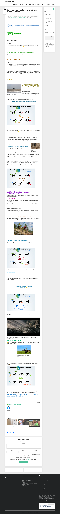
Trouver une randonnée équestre (43, 500)
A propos (23, 481)
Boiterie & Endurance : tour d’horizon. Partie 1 (49, 46)
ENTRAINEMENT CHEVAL (48, 18)
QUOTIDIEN (48, 4)
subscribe (29, 459)
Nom (12, 450)
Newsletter (40, 485)
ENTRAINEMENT (15, 4)
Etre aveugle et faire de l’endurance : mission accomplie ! (49, 44)
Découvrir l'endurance (48, 14)
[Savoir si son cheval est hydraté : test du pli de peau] (34, 423)
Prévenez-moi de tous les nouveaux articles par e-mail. (24, 457)
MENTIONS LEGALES (25, 485)
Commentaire (23, 443)
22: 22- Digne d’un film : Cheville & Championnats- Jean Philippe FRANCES (46, 499)
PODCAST (43, 4)
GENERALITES (47, 22)
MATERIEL (21, 4)
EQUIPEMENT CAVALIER (42, 482)
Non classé (46, 25)
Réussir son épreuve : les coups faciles (49, 48)
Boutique (53, 4)
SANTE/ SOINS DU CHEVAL (29, 4)
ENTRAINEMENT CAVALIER (49, 17)
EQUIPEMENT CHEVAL (48, 21)
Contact (23, 482)
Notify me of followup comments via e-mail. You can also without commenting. (24, 459)
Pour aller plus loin (47, 28)
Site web (35, 450)
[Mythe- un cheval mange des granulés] (12, 422)
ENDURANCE (37, 4)
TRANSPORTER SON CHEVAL (49, 32)
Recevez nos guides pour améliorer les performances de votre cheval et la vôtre (30, 484)
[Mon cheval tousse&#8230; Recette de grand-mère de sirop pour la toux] (23, 422)
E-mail (23, 450)
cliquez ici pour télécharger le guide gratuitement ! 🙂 (18, 17)
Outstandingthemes (36, 512)
